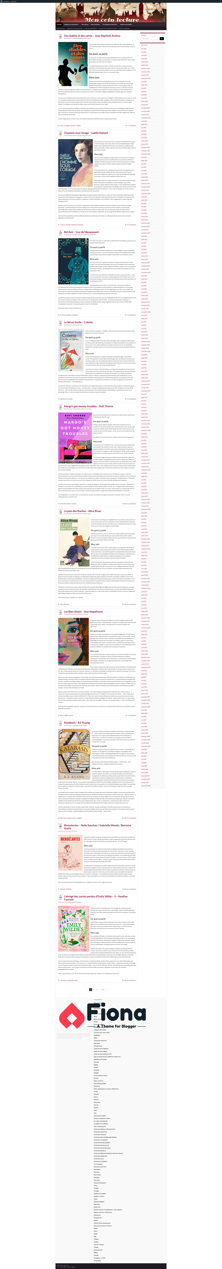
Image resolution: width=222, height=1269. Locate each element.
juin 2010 (143, 677)
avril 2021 (144, 249)
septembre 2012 (145, 588)
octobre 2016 (145, 427)
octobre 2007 (145, 782)
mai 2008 (143, 759)
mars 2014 (144, 529)
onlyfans (68, 503)
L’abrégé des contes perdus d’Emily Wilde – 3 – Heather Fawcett (96, 898)
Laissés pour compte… (100, 1115)
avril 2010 (144, 683)
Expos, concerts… (99, 1081)
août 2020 (144, 275)
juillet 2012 (144, 595)
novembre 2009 (145, 700)
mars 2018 (144, 371)
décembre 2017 (145, 381)
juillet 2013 (144, 555)
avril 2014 (144, 526)
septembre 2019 (145, 312)
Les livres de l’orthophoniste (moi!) (108, 28)
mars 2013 (144, 568)
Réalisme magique (99, 1201)
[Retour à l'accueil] (111, 12)
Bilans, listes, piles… (99, 1019)
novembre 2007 (145, 779)
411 (103, 989)
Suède (95, 1228)
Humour (96, 1107)
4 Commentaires (131, 399)
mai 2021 (143, 246)
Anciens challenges (124, 28)
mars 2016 (144, 450)
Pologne (96, 1188)
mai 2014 (143, 522)
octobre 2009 (145, 703)
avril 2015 (144, 486)
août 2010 (144, 670)
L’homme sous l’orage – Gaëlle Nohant (86, 132)
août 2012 (144, 591)
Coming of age (98, 1046)
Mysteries (97, 1172)
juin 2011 (143, 637)
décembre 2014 (145, 499)
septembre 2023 (145, 154)
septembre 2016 (145, 430)
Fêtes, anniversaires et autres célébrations (106, 1089)
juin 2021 (143, 243)
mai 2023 (143, 167)
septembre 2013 (145, 549)
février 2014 (144, 532)
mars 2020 (144, 292)
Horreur (96, 1105)
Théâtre (96, 1239)
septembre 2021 (145, 233)
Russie (96, 1220)
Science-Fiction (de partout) (102, 1223)
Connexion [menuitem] (6, 1)
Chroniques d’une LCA (110, 24)
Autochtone (97, 1008)
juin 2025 (143, 88)
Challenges (97, 1035)
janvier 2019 (144, 338)
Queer (95, 1199)
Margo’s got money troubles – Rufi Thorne (88, 406)
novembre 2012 (145, 581)
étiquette (62, 889)
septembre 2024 (145, 118)
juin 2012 (143, 598)
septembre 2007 (145, 785)
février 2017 (144, 414)
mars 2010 (144, 687)
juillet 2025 (144, 85)
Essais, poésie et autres (100, 1075)
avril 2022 (144, 210)
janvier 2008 (144, 772)
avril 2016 (144, 447)
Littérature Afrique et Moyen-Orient (104, 1129)
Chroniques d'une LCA (100, 1040)
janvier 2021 (144, 259)
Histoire (96, 1099)
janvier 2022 (144, 220)
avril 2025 (144, 95)
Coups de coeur (60, 28)
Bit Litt (96, 1021)
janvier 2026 (144, 65)
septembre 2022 (145, 193)
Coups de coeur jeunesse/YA (74, 28)
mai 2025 (143, 91)
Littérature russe (99, 1158)
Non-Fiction (74, 831)
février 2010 (144, 690)
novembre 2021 (145, 226)
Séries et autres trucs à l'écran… (103, 1225)
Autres (96, 1011)
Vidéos (96, 1252)
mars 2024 (144, 137)
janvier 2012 (144, 614)
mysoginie (79, 818)
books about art (98, 1024)
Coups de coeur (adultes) (101, 1048)
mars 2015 (144, 489)
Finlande (96, 1094)
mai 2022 (143, 206)
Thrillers (96, 1242)
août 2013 (144, 552)
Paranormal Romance (100, 1183)
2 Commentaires (131, 224)
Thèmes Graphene (71, 1267)
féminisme (74, 224)
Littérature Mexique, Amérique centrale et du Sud (108, 1153)
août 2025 (144, 81)
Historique (97, 1102)
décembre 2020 (145, 262)
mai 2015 (143, 483)
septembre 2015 (145, 470)
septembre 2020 (145, 272)
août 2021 (144, 236)
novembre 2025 (145, 71)
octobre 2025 (145, 75)
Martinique (97, 1169)
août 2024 (144, 121)
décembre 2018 (145, 341)
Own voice (97, 1180)
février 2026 (144, 62)
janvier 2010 (144, 693)
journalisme (75, 315)
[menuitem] (1, 1)
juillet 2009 (144, 713)
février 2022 (144, 216)
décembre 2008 (145, 736)
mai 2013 (143, 562)
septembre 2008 (145, 746)
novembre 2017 (145, 384)
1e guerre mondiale (65, 224)
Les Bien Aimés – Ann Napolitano (83, 611)
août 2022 (144, 197)
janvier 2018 (144, 377)
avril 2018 (144, 368)
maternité (63, 503)
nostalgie (66, 125)
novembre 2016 (145, 424)
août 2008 (144, 749)
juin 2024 (143, 127)
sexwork (73, 503)
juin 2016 (143, 440)
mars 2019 (144, 331)
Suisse (95, 1231)
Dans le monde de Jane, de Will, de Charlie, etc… (107, 1056)
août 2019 (144, 315)
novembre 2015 (145, 463)
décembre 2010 (145, 657)
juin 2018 (143, 361)
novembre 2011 (145, 621)
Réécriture (97, 1204)
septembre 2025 (145, 78)
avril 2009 (144, 723)
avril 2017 (144, 407)
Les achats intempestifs (101, 1121)
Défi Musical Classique (100, 1059)
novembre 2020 (145, 266)
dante (61, 818)
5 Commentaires (131, 315)
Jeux (95, 1113)
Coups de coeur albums (90, 28)
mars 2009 (144, 726)
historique (80, 224)
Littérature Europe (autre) (101, 1145)
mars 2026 (144, 58)
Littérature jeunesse (100, 1150)
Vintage (96, 1255)
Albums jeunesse (98, 1003)
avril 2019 (144, 328)
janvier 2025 (144, 104)
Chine (95, 1038)
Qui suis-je (85, 24)
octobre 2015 (145, 466)
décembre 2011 (145, 618)
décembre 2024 (145, 108)
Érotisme (96, 1070)
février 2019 (144, 335)
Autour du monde (126, 24)
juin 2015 (143, 479)
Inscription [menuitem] (13, 1)
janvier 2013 (144, 575)
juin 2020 (143, 282)
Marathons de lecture (100, 1166)
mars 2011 (144, 647)
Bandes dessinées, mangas (101, 1013)
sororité (70, 715)
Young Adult (97, 1260)
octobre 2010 (145, 664)
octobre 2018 (145, 348)
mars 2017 (144, 410)
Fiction (79, 409)
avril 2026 (144, 55)
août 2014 (144, 512)
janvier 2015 (144, 496)
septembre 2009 (145, 706)
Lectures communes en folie (102, 1118)
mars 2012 (144, 608)
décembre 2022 (145, 183)
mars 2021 (144, 252)
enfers (74, 818)
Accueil (59, 24)
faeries (76, 980)
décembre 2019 (145, 302)
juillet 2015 (144, 476)
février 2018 (144, 374)
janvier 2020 (144, 298)
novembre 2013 (145, 542)
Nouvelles (97, 1177)
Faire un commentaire (130, 503)
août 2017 (144, 394)
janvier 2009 (144, 733)
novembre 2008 (145, 739)
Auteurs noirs (98, 1005)
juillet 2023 (144, 160)
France (96, 1097)
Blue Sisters (116, 706)
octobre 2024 (145, 114)
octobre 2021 (145, 229)
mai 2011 (143, 641)
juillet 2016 (144, 437)
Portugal (96, 1191)
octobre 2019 (145, 308)
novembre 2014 (145, 502)
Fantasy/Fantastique (82, 725)
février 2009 (144, 730)
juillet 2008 (144, 753)
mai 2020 (143, 285)
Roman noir (97, 1207)
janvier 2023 (144, 180)
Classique (68, 315)
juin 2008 (143, 756)
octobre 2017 (145, 387)
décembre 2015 (145, 460)
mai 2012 (143, 601)
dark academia (68, 818)
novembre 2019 (145, 305)
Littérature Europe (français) (84, 38)
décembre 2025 (145, 68)
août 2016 (144, 433)
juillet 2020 (144, 279)
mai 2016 (143, 443)
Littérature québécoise (100, 1156)
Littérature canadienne (100, 1140)
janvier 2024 (144, 144)
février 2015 (144, 493)
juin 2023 (143, 164)
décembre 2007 (145, 776)
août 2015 (144, 473)
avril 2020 (144, 289)
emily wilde (71, 980)
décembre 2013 (145, 539)
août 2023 (144, 157)
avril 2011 (144, 644)
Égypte (96, 1064)
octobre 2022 (145, 190)
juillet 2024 (144, 124)
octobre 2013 (145, 545)
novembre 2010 (145, 660)
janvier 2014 (144, 535)
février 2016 (144, 453)
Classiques (80, 234)
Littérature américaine (86, 409)
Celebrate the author (100, 1030)
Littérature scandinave (100, 1161)
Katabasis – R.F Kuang (77, 722)
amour (62, 125)
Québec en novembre (71, 24)
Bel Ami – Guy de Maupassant (81, 232)
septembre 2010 (145, 667)
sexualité (70, 399)
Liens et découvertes (100, 1126)
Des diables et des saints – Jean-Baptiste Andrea (92, 35)
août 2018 (144, 354)
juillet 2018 (144, 358)
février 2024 (144, 141)
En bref (96, 1067)
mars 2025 (144, 98)
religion (79, 125)
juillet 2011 (144, 634)
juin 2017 (143, 400)
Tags (95, 1236)
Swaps (95, 1234)
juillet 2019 (144, 318)
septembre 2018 (145, 351)
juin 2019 (143, 322)
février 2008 (144, 769)
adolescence (63, 399)
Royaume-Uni (98, 1217)
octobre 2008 (145, 743)
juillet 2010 (144, 674)
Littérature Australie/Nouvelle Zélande (105, 1137)
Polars (96, 1185)
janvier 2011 (144, 654)
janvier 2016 (144, 456)
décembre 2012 (145, 578)
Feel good (97, 1086)
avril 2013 (144, 565)
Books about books (99, 1027)
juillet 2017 (144, 397)
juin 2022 (143, 203)
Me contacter (95, 24)
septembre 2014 (145, 509)
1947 (61, 604)
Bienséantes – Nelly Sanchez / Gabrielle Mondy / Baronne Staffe (97, 827)
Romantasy (97, 1215)
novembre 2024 (145, 111)
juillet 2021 (144, 239)
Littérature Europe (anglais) (102, 1142)
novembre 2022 (145, 187)
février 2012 (144, 611)
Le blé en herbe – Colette (78, 322)
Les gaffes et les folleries (101, 1123)
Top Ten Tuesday (99, 1244)
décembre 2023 (145, 147)
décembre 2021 (145, 223)
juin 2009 (143, 716)
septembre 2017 (145, 391)
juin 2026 (143, 48)
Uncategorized (98, 1250)
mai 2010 (143, 680)
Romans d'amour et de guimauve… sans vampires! (108, 1209)
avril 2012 (144, 604)
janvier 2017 (144, 417)
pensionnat (73, 125)
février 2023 (144, 177)
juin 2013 (143, 558)
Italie (95, 1110)
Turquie (96, 1247)
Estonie (96, 1078)
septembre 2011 (145, 628)
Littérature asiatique (100, 1134)
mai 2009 (143, 720)
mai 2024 (143, 131)
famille (66, 715)
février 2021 (144, 256)
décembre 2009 (145, 697)
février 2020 (144, 295)
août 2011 (144, 631)
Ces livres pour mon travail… (102, 1032)
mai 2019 (143, 325)
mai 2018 (143, 364)
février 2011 (144, 651)
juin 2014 (143, 519)
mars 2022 (144, 213)
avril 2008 (144, 762)
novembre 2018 (145, 345)
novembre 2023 (145, 150)
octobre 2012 (145, 585)
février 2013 (144, 572)
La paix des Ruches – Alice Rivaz (82, 511)
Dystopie (96, 1062)
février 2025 (144, 101)
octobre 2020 (145, 269)
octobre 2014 (145, 506)
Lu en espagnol (98, 1164)
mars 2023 (144, 173)
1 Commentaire (132, 125)
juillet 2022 (144, 200)
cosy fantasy (63, 980)
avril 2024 (144, 134)
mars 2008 (144, 766)
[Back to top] (218, 1265)
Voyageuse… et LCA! (100, 1258)
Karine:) (67, 38)
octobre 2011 (145, 624)
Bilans (95, 1016)
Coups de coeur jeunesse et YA (102, 1054)
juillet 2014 (144, 516)
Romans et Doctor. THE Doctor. (103, 1212)
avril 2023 (144, 170)
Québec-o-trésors (99, 1196)
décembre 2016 (145, 420)
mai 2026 (143, 52)
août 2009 (144, 710)
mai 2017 (143, 404)
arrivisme (62, 315)
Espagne (96, 1072)
